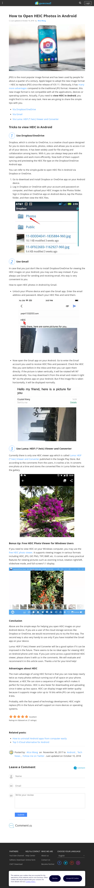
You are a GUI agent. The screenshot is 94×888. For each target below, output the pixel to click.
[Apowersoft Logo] (43, 3)
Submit (21, 814)
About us (45, 855)
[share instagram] (78, 863)
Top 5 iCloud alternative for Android (31, 742)
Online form (30, 860)
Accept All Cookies (72, 878)
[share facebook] (59, 863)
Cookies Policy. (30, 882)
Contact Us (45, 860)
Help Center (30, 855)
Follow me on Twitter (33, 755)
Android (71, 752)
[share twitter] (66, 863)
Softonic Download (17, 860)
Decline (55, 878)
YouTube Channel (16, 855)
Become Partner (47, 864)
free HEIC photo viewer (20, 552)
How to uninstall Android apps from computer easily (40, 738)
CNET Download (16, 864)
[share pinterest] (72, 863)
